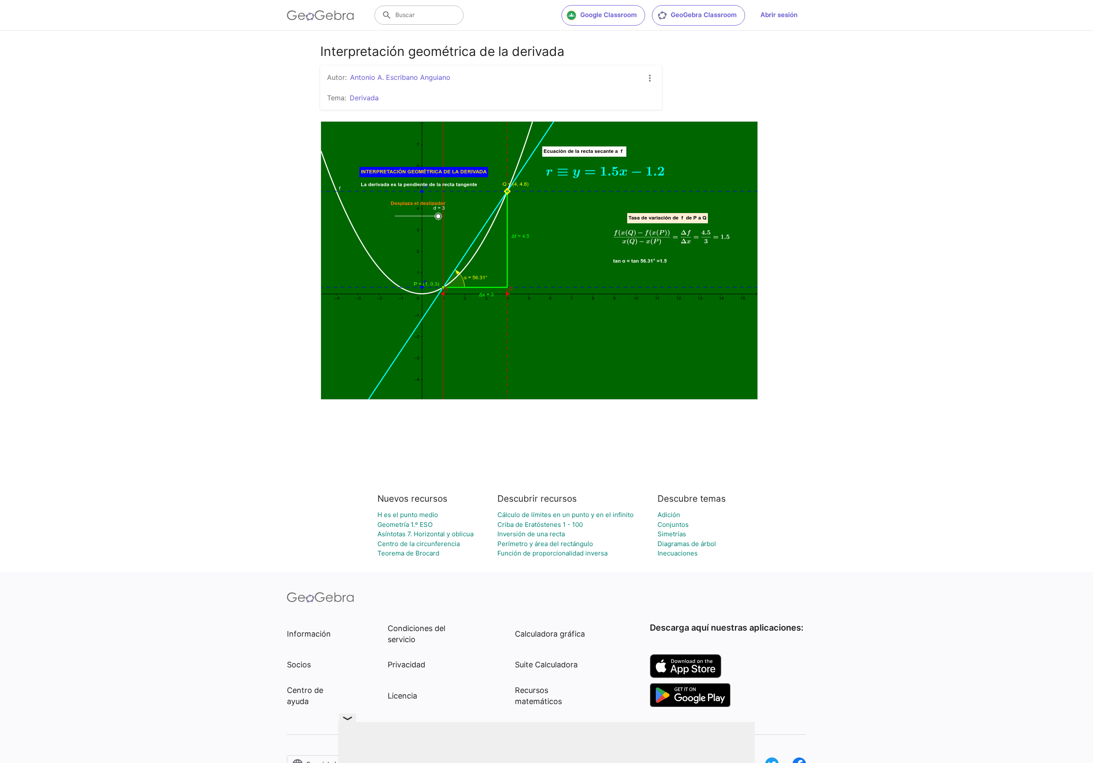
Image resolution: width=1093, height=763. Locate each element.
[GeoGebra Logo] (320, 15)
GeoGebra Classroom (703, 15)
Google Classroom (608, 15)
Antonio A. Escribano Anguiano (400, 77)
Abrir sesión (779, 15)
